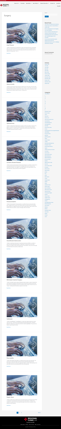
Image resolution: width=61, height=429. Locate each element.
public (46, 175)
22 (45, 103)
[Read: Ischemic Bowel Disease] (22, 150)
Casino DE (46, 116)
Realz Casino (47, 176)
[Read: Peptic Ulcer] (22, 385)
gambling (46, 135)
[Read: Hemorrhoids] (22, 72)
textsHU (46, 194)
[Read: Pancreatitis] (22, 346)
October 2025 (47, 80)
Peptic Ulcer (10, 397)
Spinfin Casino (47, 186)
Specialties (28, 3)
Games (46, 138)
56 (45, 108)
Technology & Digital (48, 192)
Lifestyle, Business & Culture (50, 149)
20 (45, 101)
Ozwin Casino (47, 170)
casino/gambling (47, 124)
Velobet (46, 200)
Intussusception (11, 201)
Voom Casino (47, 205)
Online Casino (47, 168)
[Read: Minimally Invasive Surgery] (22, 267)
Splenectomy (10, 123)
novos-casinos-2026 (48, 165)
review (46, 178)
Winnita (46, 208)
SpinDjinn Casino (48, 184)
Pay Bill (58, 6)
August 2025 (47, 83)
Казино (46, 213)
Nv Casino (46, 167)
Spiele (46, 183)
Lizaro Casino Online (48, 154)
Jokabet (46, 141)
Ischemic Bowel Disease (14, 162)
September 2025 (47, 81)
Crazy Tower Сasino (48, 127)
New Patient (35, 3)
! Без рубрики (47, 93)
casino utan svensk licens (49, 119)
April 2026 (46, 70)
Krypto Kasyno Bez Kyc (49, 146)
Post (45, 173)
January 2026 (47, 75)
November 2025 (47, 78)
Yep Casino (47, 211)
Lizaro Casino (47, 152)
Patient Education (44, 3)
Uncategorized (47, 199)
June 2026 (46, 67)
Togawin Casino (47, 197)
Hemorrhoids (10, 84)
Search (46, 12)
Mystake (46, 160)
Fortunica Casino (48, 133)
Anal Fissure (10, 45)
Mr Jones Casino (47, 159)
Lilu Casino (47, 151)
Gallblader (10, 319)
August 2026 (47, 64)
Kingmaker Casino (48, 144)
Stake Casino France (48, 189)
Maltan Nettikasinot (48, 157)
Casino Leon (47, 117)
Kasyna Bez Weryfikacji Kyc (49, 143)
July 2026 (46, 65)
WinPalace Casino (48, 210)
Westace (46, 207)
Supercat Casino (47, 191)
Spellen (46, 181)
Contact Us (52, 3)
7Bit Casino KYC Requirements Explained (52, 24)
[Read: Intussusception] (22, 189)
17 (45, 98)
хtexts (46, 216)
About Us (16, 3)
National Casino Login (48, 162)
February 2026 (47, 73)
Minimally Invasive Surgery (14, 280)
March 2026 (47, 72)
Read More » (9, 53)
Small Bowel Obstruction (14, 240)
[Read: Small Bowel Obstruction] (22, 228)
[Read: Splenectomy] (22, 111)
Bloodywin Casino (48, 111)
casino (46, 114)
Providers (23, 3)
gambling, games (48, 136)
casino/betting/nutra (48, 122)
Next (39, 412)
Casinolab (46, 125)
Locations (58, 3)
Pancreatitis (10, 358)
